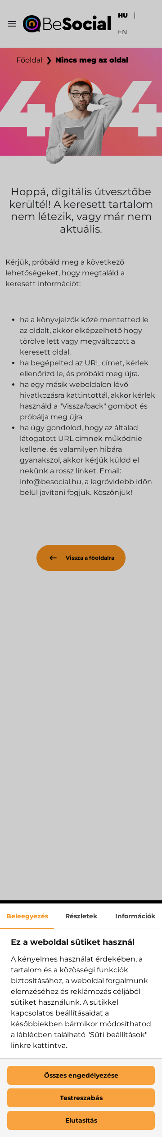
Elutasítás (81, 1120)
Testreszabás (81, 1098)
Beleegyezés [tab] (27, 916)
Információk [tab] (135, 916)
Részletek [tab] (81, 916)
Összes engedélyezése (81, 1075)
